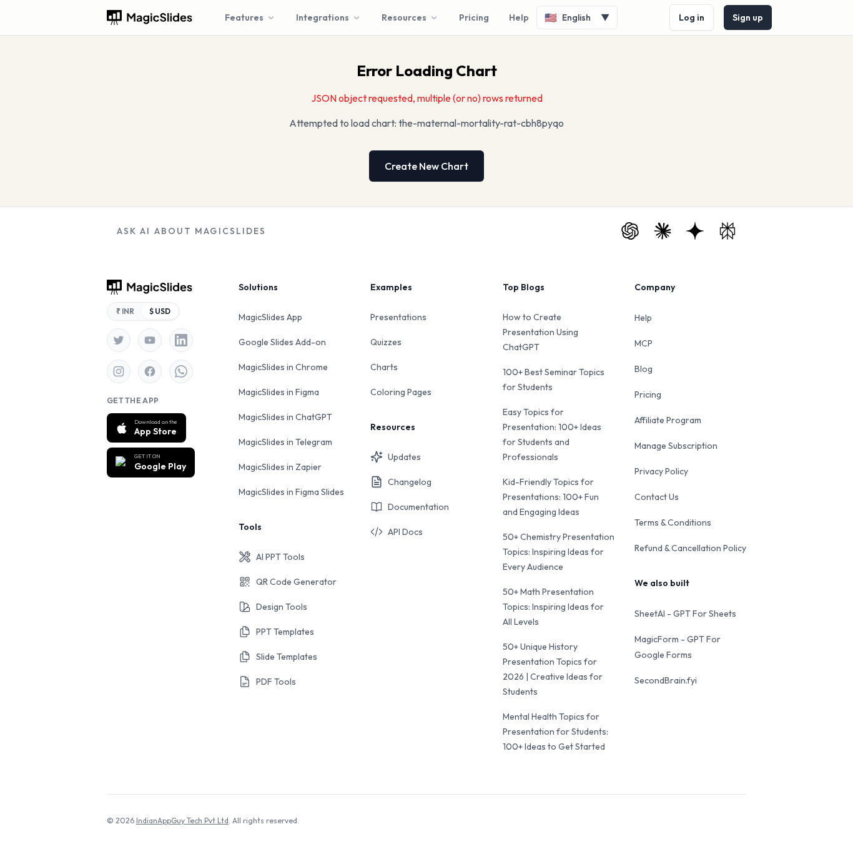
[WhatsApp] (181, 371)
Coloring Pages (400, 392)
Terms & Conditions (672, 522)
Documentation (418, 506)
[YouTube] (150, 340)
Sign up (747, 17)
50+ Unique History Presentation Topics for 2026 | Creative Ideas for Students (553, 669)
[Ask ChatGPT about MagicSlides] (630, 231)
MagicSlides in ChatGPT (285, 417)
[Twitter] (119, 340)
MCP (643, 343)
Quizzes (386, 342)
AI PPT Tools (280, 556)
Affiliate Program (667, 420)
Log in (691, 17)
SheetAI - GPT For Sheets (685, 613)
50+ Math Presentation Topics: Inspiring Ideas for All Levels (553, 606)
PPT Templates (285, 631)
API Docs (405, 531)
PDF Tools (276, 681)
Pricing (474, 17)
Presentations (398, 317)
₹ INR (125, 311)
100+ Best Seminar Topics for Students (553, 379)
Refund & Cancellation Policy (690, 548)
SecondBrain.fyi (665, 680)
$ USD (159, 311)
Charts (384, 367)
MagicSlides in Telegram (285, 442)
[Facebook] (150, 371)
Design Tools (281, 606)
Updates (404, 457)
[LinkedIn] (181, 340)
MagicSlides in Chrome (283, 367)
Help (519, 17)
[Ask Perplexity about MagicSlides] (727, 231)
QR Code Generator (296, 581)
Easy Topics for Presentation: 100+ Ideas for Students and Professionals (552, 434)
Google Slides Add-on (282, 342)
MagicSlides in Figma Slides (291, 491)
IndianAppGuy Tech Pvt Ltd (182, 820)
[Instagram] (119, 371)
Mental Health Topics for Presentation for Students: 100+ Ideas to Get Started (555, 731)
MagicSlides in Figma (279, 392)
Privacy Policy (661, 471)
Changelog (409, 481)
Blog (643, 369)
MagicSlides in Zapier (280, 467)
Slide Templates (286, 656)
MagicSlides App (270, 317)
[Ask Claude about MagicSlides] (662, 231)
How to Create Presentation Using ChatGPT (540, 332)
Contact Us (656, 496)
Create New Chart (426, 166)
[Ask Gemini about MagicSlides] (695, 231)
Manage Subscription (675, 445)
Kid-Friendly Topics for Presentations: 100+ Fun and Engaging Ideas (551, 496)
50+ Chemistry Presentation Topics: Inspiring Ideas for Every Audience (558, 551)
